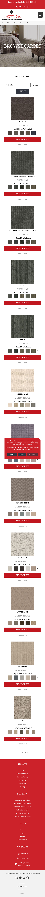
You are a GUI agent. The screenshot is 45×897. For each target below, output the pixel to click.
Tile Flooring (22, 783)
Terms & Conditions (22, 886)
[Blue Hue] (16, 678)
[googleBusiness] (24, 877)
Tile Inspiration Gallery (22, 813)
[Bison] (21, 623)
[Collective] (21, 187)
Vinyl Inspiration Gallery (22, 810)
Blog (22, 833)
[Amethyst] (22, 435)
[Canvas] (22, 544)
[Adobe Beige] (22, 708)
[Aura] (22, 381)
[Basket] (16, 514)
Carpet (16, 23)
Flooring (10, 23)
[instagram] (16, 877)
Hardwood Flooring (22, 773)
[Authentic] (22, 653)
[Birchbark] (27, 460)
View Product (22, 139)
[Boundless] (21, 405)
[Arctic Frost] (16, 623)
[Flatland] (33, 133)
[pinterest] (20, 877)
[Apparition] (21, 732)
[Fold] (21, 296)
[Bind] (22, 272)
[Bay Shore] (27, 732)
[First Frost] (27, 569)
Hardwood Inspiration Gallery (22, 803)
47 (22, 753)
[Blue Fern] (21, 514)
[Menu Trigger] (40, 15)
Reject (22, 454)
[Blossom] (33, 460)
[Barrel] (22, 490)
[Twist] (33, 296)
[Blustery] (27, 514)
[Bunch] (16, 296)
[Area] (22, 108)
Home (4, 23)
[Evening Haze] (33, 678)
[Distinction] (33, 187)
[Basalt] (21, 460)
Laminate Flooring (22, 777)
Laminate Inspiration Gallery (22, 807)
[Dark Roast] (21, 569)
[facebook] (27, 877)
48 (25, 753)
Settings (32, 454)
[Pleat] (27, 296)
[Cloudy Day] (21, 678)
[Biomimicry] (22, 163)
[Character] (16, 187)
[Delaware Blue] (33, 405)
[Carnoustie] (33, 623)
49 (28, 753)
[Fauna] (27, 133)
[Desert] (16, 133)
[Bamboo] (16, 405)
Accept (12, 454)
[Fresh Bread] (33, 569)
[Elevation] (21, 133)
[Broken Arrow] (33, 732)
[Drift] (27, 678)
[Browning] (27, 623)
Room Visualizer (22, 840)
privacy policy (21, 447)
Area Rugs (22, 787)
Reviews (22, 836)
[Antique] (16, 732)
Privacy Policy (22, 890)
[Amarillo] (22, 599)
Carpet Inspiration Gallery (22, 800)
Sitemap (22, 893)
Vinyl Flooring (22, 780)
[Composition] (27, 187)
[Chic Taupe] (27, 405)
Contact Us (24, 854)
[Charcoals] (16, 569)
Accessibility (22, 883)
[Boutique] (33, 514)
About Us (22, 830)
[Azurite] (16, 460)
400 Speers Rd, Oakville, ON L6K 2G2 (23, 2)
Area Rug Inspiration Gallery (23, 816)
